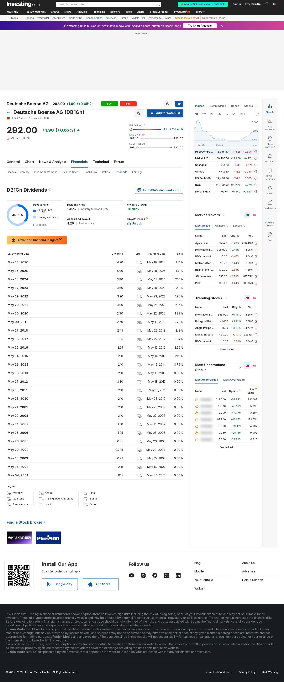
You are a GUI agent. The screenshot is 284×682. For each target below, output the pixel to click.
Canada (29, 18)
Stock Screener (159, 11)
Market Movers (207, 215)
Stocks (14, 18)
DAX (198, 184)
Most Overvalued (234, 379)
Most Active (202, 225)
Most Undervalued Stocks (210, 367)
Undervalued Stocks (213, 18)
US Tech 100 (203, 178)
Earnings (137, 172)
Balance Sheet (70, 172)
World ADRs (75, 18)
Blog (197, 563)
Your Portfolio (203, 580)
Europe (124, 18)
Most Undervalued (206, 379)
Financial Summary (18, 172)
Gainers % (221, 225)
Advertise (248, 571)
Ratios (106, 172)
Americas (111, 18)
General (13, 162)
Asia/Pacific (155, 18)
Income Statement (45, 172)
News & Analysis (52, 162)
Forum (119, 162)
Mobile (199, 571)
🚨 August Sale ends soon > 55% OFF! (202, 4)
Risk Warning (270, 672)
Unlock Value (171, 129)
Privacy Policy (247, 672)
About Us (248, 563)
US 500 (199, 171)
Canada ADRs (94, 18)
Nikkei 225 (201, 158)
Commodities (217, 105)
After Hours (58, 18)
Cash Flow (90, 172)
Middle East (138, 18)
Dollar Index (202, 191)
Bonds (235, 105)
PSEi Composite (205, 151)
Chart (29, 162)
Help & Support (252, 580)
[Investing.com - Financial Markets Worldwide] (23, 4)
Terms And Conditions (218, 672)
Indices (199, 105)
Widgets (200, 588)
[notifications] (267, 4)
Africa (168, 18)
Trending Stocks (208, 298)
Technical (101, 162)
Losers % (239, 225)
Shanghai (200, 164)
